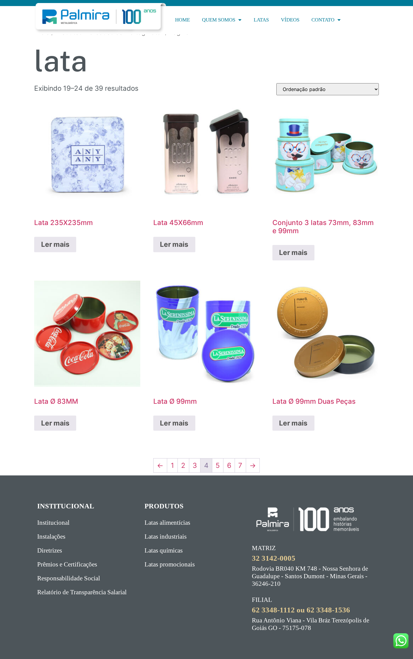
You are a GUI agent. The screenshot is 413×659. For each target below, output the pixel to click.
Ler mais (55, 244)
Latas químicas (164, 550)
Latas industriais (166, 536)
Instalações (51, 536)
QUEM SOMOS (218, 20)
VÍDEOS (290, 20)
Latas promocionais (170, 564)
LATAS (261, 20)
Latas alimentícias (167, 522)
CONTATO (322, 20)
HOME (182, 20)
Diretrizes (49, 550)
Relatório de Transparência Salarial (82, 592)
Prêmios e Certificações (67, 564)
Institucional (53, 522)
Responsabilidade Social (68, 578)
